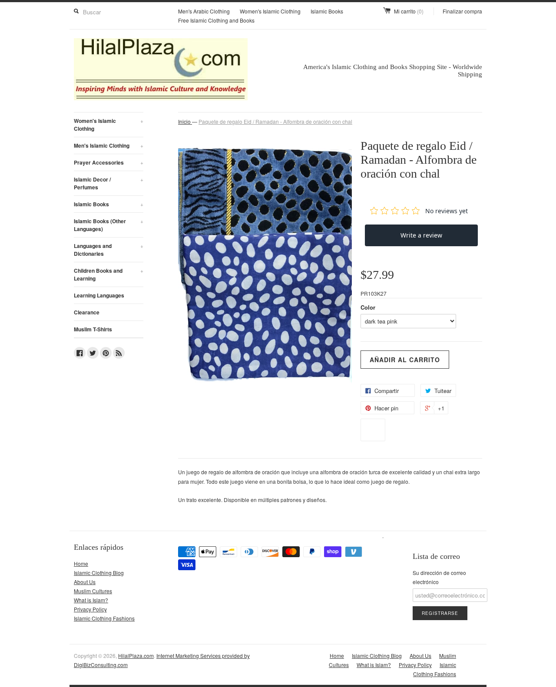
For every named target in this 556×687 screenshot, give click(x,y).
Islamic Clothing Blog (99, 572)
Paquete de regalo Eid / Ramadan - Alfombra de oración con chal (275, 121)
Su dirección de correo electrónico (439, 577)
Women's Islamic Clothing (270, 11)
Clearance (86, 312)
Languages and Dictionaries (108, 250)
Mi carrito (409, 11)
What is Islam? (91, 600)
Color (368, 307)
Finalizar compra (462, 11)
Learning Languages (99, 295)
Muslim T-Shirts (93, 329)
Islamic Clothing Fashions (104, 618)
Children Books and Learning (108, 274)
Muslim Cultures (93, 591)
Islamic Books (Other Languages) (108, 225)
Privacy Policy (90, 609)
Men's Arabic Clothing (204, 11)
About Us (85, 581)
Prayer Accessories (108, 162)
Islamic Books (327, 11)
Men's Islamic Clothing (108, 145)
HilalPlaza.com (136, 655)
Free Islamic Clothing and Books (216, 20)
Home (81, 563)
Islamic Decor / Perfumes (108, 183)
